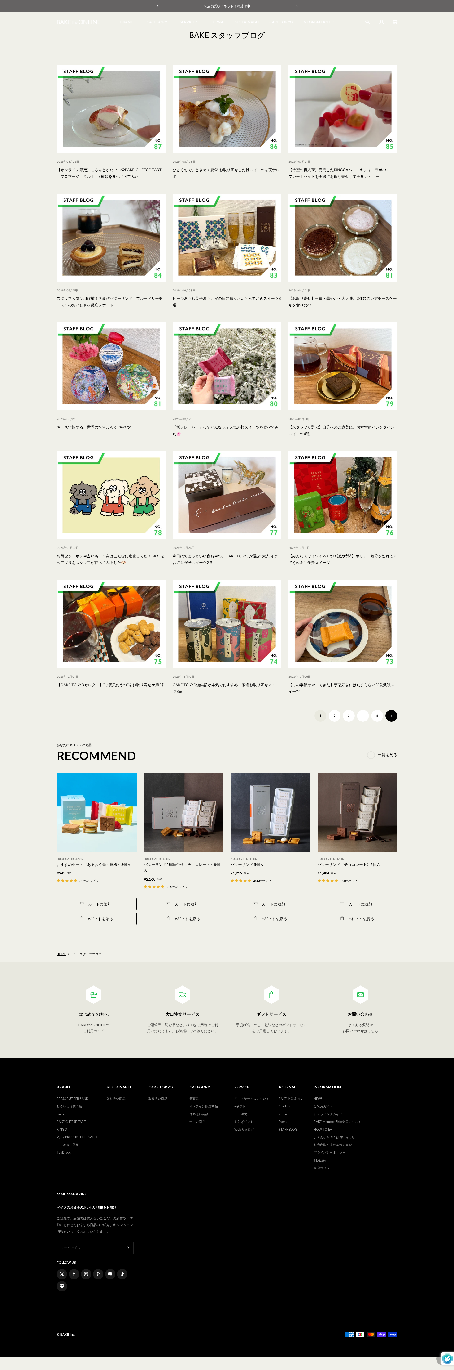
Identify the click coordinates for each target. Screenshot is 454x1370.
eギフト (240, 1106)
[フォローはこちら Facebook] (74, 1274)
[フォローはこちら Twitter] (62, 1274)
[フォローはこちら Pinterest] (98, 1274)
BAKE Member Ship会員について (337, 1122)
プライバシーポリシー (329, 1152)
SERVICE (187, 22)
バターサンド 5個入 (247, 864)
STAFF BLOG (288, 1129)
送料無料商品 (198, 1114)
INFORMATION (316, 22)
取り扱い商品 (116, 1099)
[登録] (128, 1247)
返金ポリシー (323, 1168)
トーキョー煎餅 (68, 1145)
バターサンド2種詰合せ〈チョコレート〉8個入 (182, 867)
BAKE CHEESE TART (71, 1122)
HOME (61, 954)
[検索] (367, 22)
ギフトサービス (271, 1014)
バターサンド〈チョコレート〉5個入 (349, 864)
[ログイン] (381, 22)
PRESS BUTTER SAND (73, 1099)
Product (284, 1106)
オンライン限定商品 (203, 1106)
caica (60, 1114)
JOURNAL (216, 22)
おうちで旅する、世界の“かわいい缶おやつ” (94, 427)
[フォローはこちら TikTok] (122, 1274)
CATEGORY (157, 22)
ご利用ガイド (323, 1106)
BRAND (127, 22)
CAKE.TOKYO (281, 22)
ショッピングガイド (328, 1114)
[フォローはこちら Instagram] (86, 1274)
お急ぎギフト (243, 1122)
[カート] (394, 22)
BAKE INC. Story (290, 1099)
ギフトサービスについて (251, 1099)
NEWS (318, 1099)
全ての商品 (197, 1122)
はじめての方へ (94, 1014)
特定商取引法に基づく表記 (333, 1145)
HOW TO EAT (324, 1129)
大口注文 (240, 1114)
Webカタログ (244, 1129)
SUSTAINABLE (247, 22)
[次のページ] (391, 716)
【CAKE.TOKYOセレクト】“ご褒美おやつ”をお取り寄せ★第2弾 (111, 684)
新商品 (194, 1099)
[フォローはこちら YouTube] (110, 1274)
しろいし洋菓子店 (69, 1106)
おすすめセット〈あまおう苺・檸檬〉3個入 (94, 864)
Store (283, 1114)
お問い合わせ (360, 1014)
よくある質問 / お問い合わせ (334, 1137)
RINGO (62, 1129)
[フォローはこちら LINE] (62, 1286)
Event (283, 1122)
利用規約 (320, 1160)
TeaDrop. (64, 1152)
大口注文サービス (183, 1014)
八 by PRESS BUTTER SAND (77, 1137)
